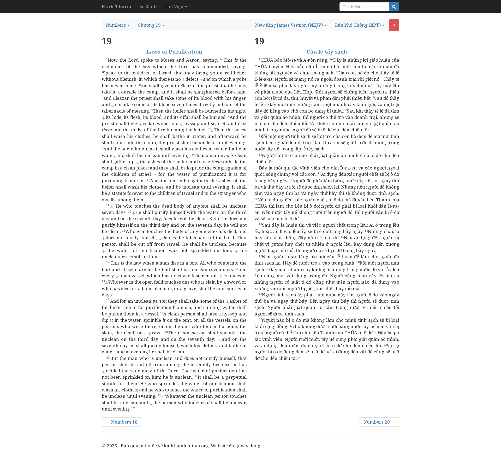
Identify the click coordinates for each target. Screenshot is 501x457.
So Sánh (148, 6)
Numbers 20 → (379, 422)
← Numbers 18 (122, 422)
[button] (117, 25)
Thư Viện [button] (174, 6)
